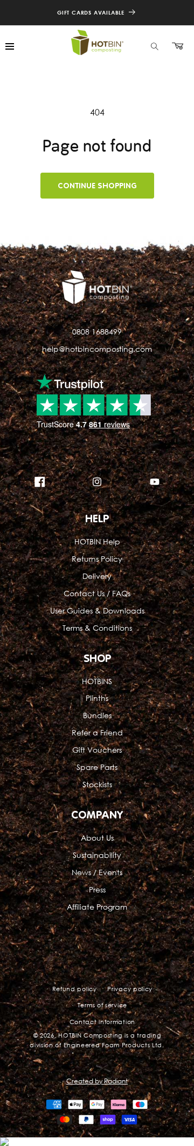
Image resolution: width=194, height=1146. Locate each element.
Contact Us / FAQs (97, 593)
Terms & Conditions (97, 627)
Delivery (97, 576)
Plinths (97, 697)
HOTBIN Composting (90, 1035)
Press (97, 889)
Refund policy (74, 988)
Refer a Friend (97, 732)
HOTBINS (97, 681)
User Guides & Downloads (97, 610)
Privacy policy (130, 988)
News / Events (97, 872)
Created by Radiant (97, 1081)
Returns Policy (97, 558)
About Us (97, 837)
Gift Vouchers (97, 749)
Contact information (102, 1021)
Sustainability (97, 855)
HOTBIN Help (97, 541)
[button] (154, 46)
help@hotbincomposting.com (97, 348)
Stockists (97, 784)
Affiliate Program (97, 906)
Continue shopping (97, 185)
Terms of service (102, 1004)
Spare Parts (97, 767)
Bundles (97, 715)
